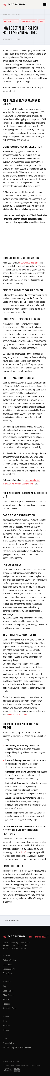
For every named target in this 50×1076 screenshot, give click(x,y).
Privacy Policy (8, 1043)
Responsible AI (9, 969)
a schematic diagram (28, 263)
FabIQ (23, 852)
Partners (6, 1026)
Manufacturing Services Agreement (17, 1048)
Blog (4, 986)
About (5, 1021)
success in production (17, 715)
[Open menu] (45, 4)
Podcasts (6, 1004)
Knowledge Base (9, 1008)
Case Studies (8, 991)
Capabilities (7, 965)
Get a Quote (7, 973)
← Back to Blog (11, 920)
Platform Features (10, 960)
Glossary (6, 1000)
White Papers (8, 995)
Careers (6, 1030)
